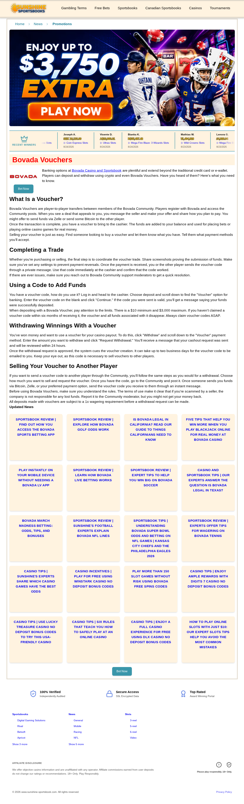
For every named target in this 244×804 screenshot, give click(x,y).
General (78, 720)
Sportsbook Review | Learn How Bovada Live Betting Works (93, 475)
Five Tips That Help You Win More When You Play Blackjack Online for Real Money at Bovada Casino (208, 429)
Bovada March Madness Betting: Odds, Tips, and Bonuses (36, 528)
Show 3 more (19, 744)
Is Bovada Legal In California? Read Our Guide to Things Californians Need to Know (151, 429)
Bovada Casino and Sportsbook (97, 170)
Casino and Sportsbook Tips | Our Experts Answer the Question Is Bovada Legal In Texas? (208, 480)
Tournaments (220, 8)
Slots (128, 714)
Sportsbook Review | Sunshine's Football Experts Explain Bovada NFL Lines (93, 528)
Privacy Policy (224, 791)
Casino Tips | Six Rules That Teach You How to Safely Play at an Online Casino (93, 629)
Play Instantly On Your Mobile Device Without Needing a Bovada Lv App (36, 477)
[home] (30, 14)
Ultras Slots (101, 142)
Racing (78, 731)
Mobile (77, 726)
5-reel (133, 726)
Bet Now (23, 188)
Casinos (195, 8)
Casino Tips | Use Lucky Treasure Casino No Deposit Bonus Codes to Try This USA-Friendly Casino (36, 632)
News (38, 24)
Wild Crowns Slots (186, 142)
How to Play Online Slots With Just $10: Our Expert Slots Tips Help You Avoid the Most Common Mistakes (208, 634)
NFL (76, 737)
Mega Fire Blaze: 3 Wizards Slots (142, 142)
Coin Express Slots (69, 142)
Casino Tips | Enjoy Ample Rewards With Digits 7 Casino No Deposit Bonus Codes (208, 578)
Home (20, 24)
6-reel (133, 731)
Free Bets (102, 8)
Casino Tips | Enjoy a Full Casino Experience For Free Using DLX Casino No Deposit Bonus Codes (150, 632)
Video (133, 737)
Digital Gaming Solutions (31, 720)
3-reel (133, 720)
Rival (20, 726)
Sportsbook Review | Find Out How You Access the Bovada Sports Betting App (36, 427)
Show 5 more (76, 744)
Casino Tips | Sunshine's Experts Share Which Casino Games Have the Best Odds (36, 581)
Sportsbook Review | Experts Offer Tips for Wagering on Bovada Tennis (208, 528)
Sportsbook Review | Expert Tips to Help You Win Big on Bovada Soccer (150, 477)
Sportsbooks (127, 8)
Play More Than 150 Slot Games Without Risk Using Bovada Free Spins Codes (150, 578)
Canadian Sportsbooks (163, 8)
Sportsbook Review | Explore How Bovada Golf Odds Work (93, 424)
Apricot (21, 737)
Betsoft (21, 731)
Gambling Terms (74, 8)
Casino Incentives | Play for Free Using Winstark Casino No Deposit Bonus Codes (93, 578)
